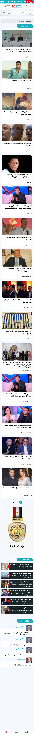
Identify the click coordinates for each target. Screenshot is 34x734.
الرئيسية (27, 733)
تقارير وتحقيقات (7, 13)
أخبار (23, 13)
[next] (14, 502)
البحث (6, 733)
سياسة (17, 13)
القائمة (16, 733)
